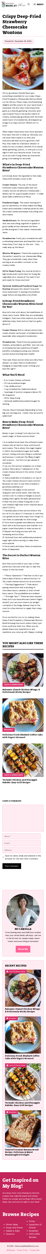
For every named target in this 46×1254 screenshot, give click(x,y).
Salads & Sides (13, 1230)
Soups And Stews (14, 1227)
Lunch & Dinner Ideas (13, 685)
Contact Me (34, 1250)
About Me (23, 949)
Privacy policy (22, 1250)
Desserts (10, 1234)
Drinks (32, 1221)
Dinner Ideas (12, 1224)
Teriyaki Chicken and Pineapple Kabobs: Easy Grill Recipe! (19, 781)
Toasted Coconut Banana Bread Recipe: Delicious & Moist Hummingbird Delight (22, 1152)
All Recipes (11, 1250)
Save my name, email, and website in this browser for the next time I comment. (23, 857)
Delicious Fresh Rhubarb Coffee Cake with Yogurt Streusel (22, 736)
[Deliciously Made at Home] (13, 4)
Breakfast (8, 730)
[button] (29, 4)
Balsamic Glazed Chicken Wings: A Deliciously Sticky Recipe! (21, 690)
